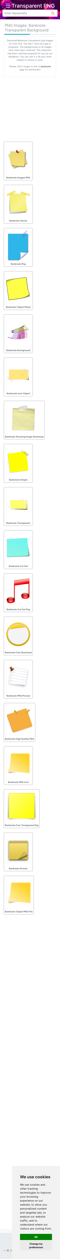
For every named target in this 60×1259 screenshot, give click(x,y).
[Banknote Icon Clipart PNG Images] (18, 374)
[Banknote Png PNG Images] (18, 245)
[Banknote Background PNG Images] (18, 331)
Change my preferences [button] (36, 1245)
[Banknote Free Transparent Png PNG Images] (22, 806)
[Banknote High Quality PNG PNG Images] (19, 720)
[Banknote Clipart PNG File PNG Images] (19, 893)
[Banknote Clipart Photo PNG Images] (18, 288)
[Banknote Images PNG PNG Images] (18, 159)
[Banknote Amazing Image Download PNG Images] (24, 418)
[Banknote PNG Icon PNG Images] (18, 763)
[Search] (53, 13)
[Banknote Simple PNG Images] (18, 461)
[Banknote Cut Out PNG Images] (18, 547)
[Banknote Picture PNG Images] (18, 849)
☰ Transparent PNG (30, 6)
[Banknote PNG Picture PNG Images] (18, 677)
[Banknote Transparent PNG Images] (18, 504)
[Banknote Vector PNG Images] (18, 202)
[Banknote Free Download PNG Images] (18, 633)
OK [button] (36, 1237)
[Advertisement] (30, 108)
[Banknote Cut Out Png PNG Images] (18, 590)
